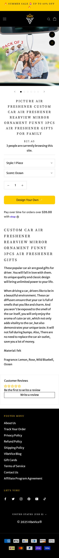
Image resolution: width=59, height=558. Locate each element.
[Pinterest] (29, 498)
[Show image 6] (38, 92)
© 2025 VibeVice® (29, 522)
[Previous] (14, 91)
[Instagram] (21, 498)
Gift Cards (10, 460)
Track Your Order (15, 429)
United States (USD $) (28, 514)
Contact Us (11, 472)
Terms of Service (14, 466)
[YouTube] (36, 498)
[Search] (48, 18)
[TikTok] (44, 498)
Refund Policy (13, 441)
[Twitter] (13, 498)
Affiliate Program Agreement (23, 478)
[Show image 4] (31, 92)
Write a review (29, 395)
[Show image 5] (34, 92)
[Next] (44, 91)
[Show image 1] (21, 92)
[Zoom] (52, 34)
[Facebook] (5, 498)
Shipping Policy (14, 448)
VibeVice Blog (12, 454)
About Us (10, 423)
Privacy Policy (13, 435)
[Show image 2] (24, 92)
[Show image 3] (28, 92)
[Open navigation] (4, 19)
